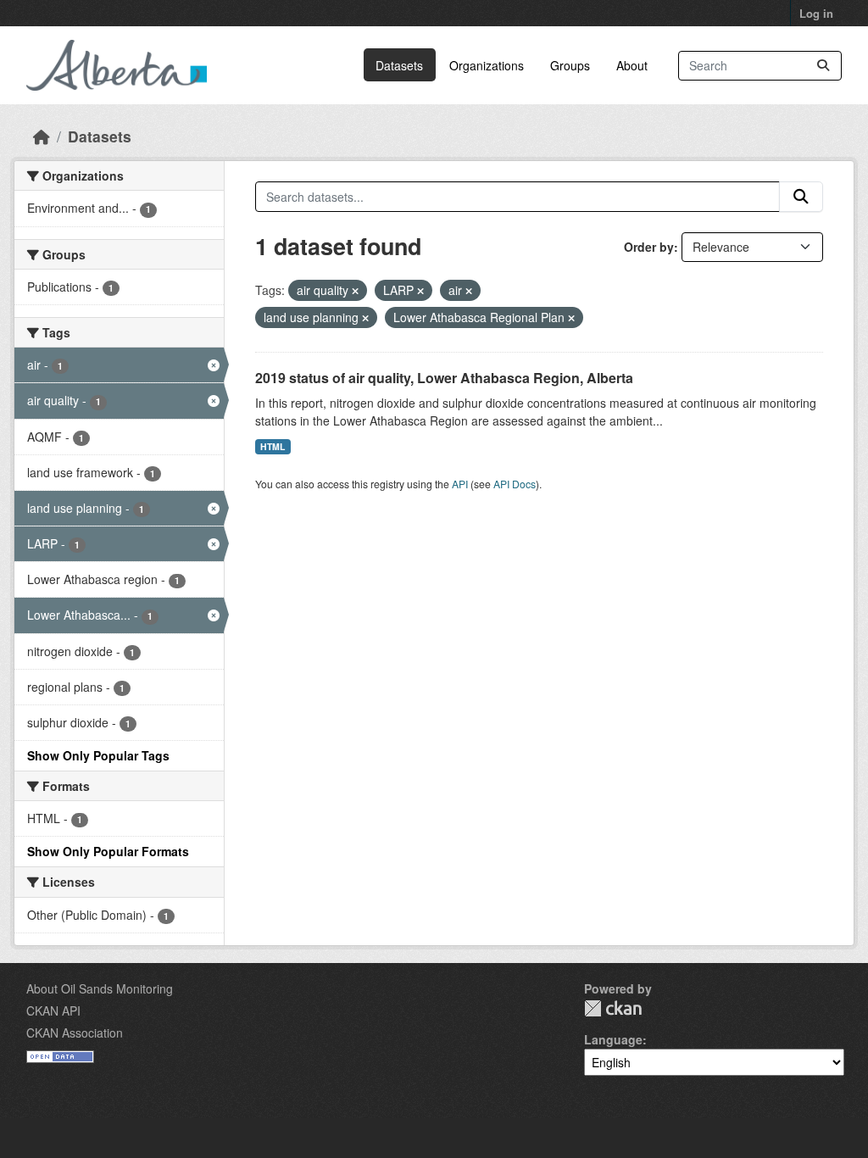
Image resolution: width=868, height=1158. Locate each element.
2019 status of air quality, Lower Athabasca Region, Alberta (444, 377)
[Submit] (823, 66)
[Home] (41, 136)
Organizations (486, 65)
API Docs (514, 483)
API (460, 483)
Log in (816, 13)
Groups (570, 65)
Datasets (399, 65)
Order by (649, 246)
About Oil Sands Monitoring (99, 988)
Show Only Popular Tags (98, 755)
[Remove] (355, 291)
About (632, 65)
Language (613, 1039)
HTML (272, 446)
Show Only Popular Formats (108, 851)
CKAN (613, 1008)
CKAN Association (74, 1032)
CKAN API (53, 1010)
